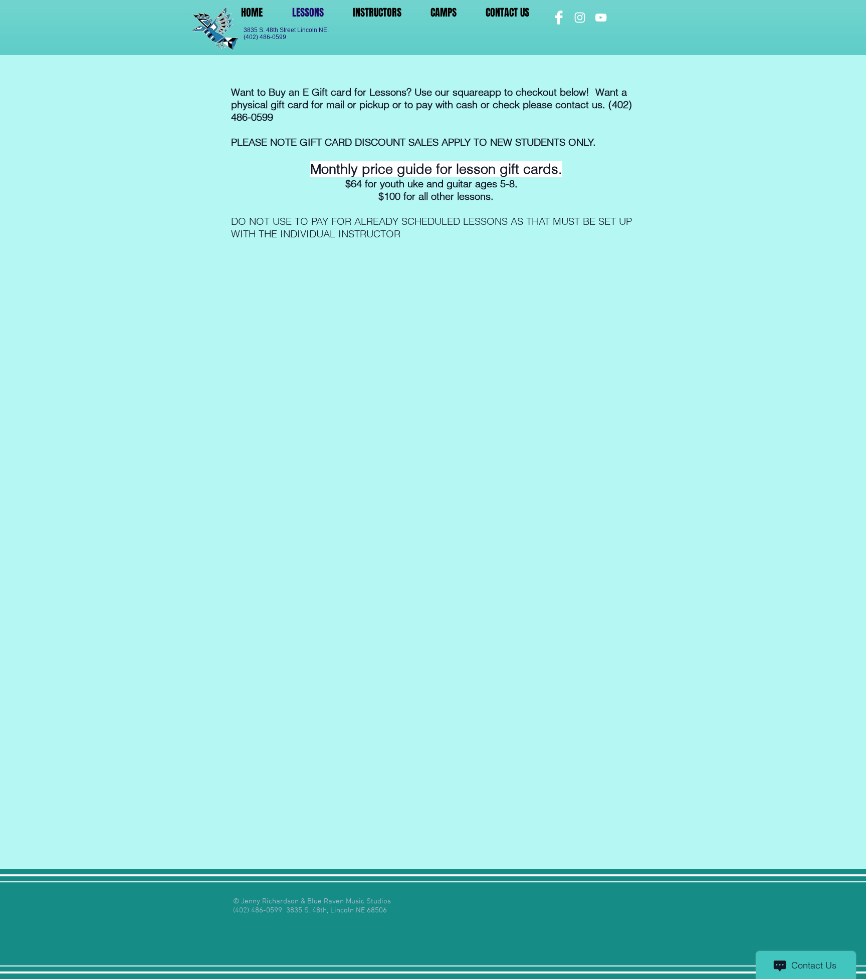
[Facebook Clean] (559, 18)
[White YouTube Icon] (601, 18)
